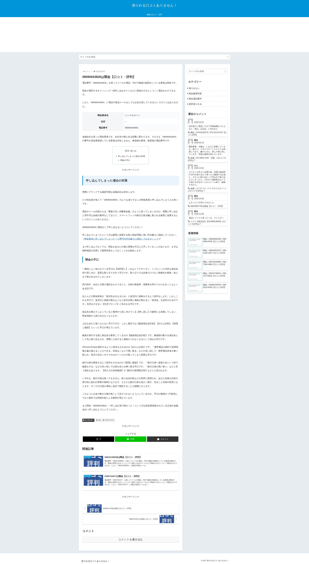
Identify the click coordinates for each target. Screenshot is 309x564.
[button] (228, 57)
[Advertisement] (154, 35)
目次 (127, 151)
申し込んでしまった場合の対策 (131, 156)
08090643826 (109, 420)
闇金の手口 (125, 160)
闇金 (99, 420)
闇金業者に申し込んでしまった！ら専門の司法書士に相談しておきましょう (121, 239)
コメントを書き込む (130, 539)
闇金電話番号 (89, 420)
